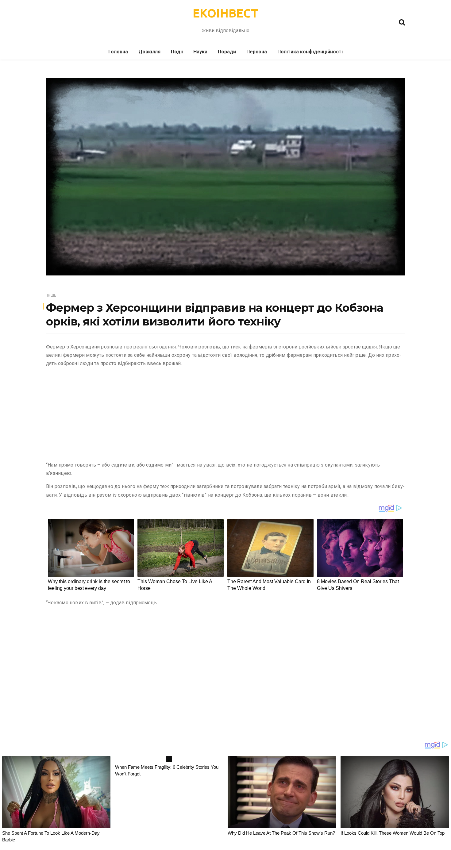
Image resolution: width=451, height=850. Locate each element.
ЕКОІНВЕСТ (225, 13)
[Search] (402, 21)
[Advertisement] (225, 415)
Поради (227, 52)
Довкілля (149, 52)
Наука (200, 52)
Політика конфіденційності (310, 52)
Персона (256, 52)
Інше (51, 295)
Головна (118, 52)
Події (177, 52)
